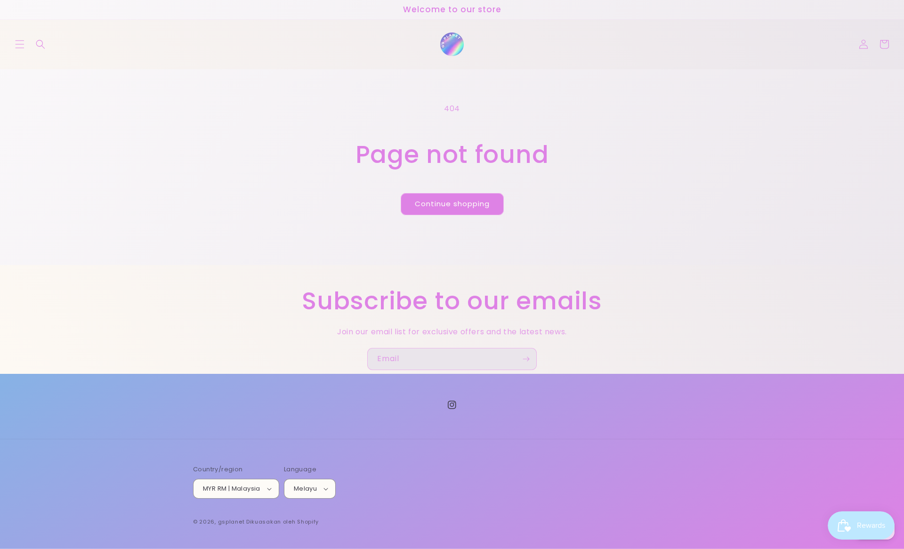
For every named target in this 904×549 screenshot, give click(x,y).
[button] (19, 44)
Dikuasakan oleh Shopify (282, 521)
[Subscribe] (526, 359)
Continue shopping (452, 204)
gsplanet (231, 521)
